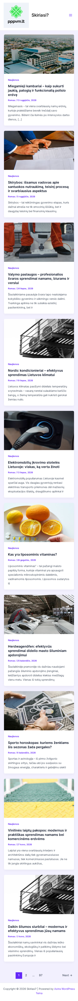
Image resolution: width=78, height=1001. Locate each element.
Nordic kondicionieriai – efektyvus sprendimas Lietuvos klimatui (35, 372)
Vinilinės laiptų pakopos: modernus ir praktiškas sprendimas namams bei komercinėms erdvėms (37, 834)
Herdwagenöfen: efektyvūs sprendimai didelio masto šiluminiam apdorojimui (37, 650)
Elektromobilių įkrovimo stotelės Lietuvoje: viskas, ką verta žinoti (34, 464)
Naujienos (13, 80)
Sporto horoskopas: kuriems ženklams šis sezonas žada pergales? (38, 745)
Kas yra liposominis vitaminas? (32, 554)
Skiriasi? (40, 15)
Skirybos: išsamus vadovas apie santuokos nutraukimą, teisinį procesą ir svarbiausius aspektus (38, 186)
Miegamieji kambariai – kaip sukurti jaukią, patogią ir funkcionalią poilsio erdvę (37, 90)
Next (67, 975)
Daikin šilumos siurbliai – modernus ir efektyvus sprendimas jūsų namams (37, 929)
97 (40, 975)
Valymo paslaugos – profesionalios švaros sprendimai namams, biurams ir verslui (38, 278)
